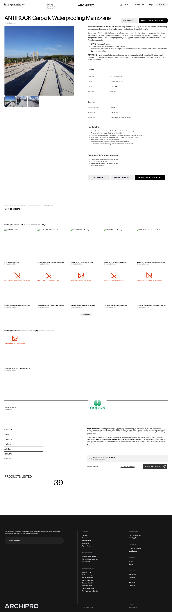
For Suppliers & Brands (90, 591)
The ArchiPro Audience (90, 559)
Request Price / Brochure (152, 20)
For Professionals (88, 588)
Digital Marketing (87, 580)
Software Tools (87, 586)
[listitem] (6, 205)
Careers (131, 564)
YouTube (132, 582)
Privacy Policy (133, 607)
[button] (128, 466)
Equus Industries (10, 23)
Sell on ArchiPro (87, 577)
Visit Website (128, 20)
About (131, 561)
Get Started (86, 562)
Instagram (132, 574)
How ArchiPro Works (89, 556)
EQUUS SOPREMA (32, 224)
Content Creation (87, 583)
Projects (12, 4)
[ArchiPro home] (86, 5)
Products (21, 4)
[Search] (121, 5)
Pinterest (132, 585)
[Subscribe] (58, 540)
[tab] (9, 101)
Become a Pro (139, 5)
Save (31, 232)
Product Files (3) (121, 178)
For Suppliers (133, 538)
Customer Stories (135, 548)
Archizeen (85, 543)
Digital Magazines (88, 546)
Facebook (132, 577)
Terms (131, 605)
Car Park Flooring (28, 331)
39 (58, 482)
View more (86, 314)
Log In (151, 5)
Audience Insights (88, 575)
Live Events (133, 551)
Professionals (17, 6)
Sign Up (162, 5)
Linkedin (132, 580)
